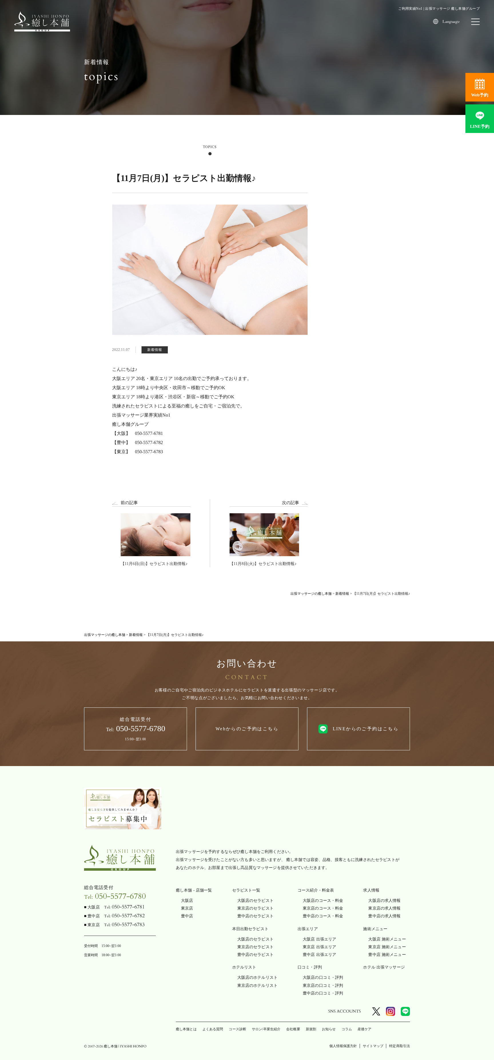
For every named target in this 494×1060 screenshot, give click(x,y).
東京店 (187, 908)
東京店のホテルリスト (257, 985)
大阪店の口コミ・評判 (323, 977)
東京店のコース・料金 (323, 908)
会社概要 (293, 1029)
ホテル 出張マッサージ (384, 967)
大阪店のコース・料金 (323, 900)
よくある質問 (212, 1029)
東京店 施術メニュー (387, 947)
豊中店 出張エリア (319, 954)
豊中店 (187, 916)
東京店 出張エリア (319, 947)
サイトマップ (373, 1046)
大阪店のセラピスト (255, 900)
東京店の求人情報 (384, 908)
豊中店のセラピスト (255, 916)
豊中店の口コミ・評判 (323, 993)
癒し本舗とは (186, 1029)
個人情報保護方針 (343, 1046)
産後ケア (364, 1029)
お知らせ (329, 1029)
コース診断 (237, 1029)
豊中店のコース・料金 (323, 916)
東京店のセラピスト (255, 908)
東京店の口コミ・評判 (323, 985)
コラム (347, 1029)
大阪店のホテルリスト (257, 977)
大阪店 (187, 900)
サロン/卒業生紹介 (266, 1029)
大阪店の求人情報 (384, 900)
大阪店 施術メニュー (387, 939)
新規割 (311, 1029)
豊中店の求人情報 (384, 916)
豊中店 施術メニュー (387, 954)
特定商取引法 (399, 1046)
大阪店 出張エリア (319, 939)
